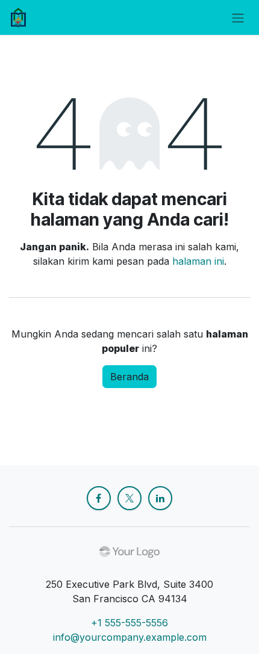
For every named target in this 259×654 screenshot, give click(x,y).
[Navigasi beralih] (238, 17)
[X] (129, 498)
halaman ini (198, 261)
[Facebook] (99, 498)
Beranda (129, 377)
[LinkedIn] (160, 498)
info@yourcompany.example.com (130, 637)
